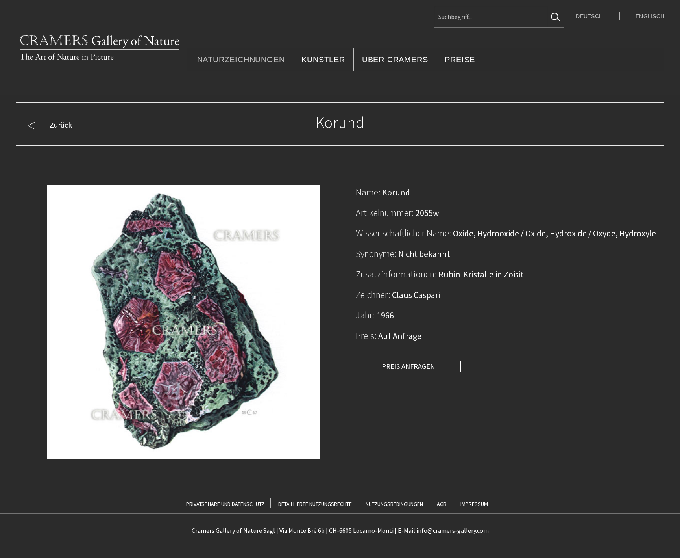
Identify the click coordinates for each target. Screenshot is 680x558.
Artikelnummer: (385, 212)
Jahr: (365, 315)
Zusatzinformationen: (396, 274)
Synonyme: (376, 253)
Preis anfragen (408, 366)
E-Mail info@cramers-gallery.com (443, 530)
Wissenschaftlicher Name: (403, 233)
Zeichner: (373, 294)
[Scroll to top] (661, 539)
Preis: (366, 335)
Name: (368, 192)
